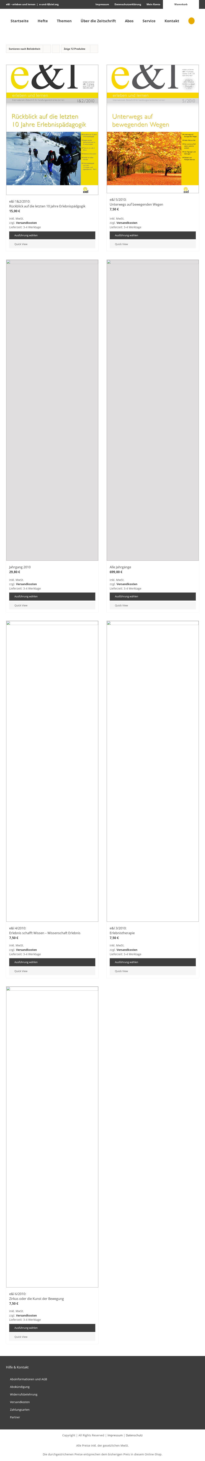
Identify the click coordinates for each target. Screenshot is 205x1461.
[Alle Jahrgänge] (153, 410)
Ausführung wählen (26, 235)
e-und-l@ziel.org (49, 4)
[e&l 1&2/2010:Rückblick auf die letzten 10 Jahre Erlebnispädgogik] (52, 130)
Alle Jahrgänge (120, 567)
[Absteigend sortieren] (56, 49)
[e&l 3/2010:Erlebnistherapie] (153, 771)
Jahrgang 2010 (20, 567)
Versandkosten (26, 223)
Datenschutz (134, 1435)
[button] (191, 21)
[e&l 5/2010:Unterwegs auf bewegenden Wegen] (153, 129)
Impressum (115, 1435)
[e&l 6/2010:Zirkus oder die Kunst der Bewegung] (52, 1136)
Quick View (20, 244)
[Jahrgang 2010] (52, 410)
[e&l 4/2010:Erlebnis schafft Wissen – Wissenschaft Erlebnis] (52, 771)
